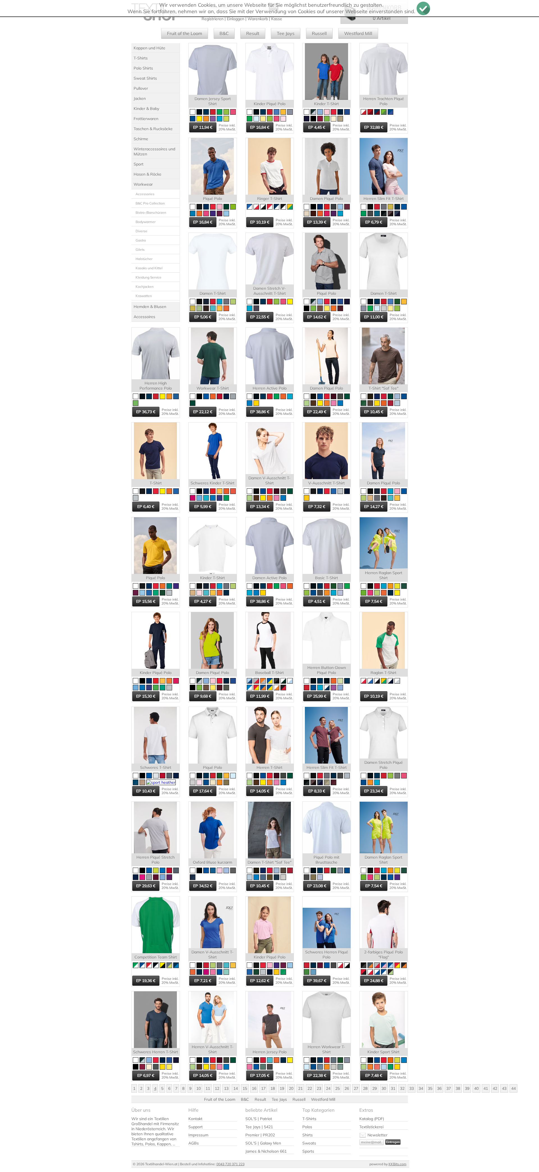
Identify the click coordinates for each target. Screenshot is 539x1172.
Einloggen (235, 18)
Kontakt (195, 1118)
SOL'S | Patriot (258, 1118)
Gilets (140, 249)
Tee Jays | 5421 (259, 1126)
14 (235, 1088)
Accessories (145, 194)
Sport (138, 164)
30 (384, 1088)
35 (430, 1088)
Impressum (198, 1134)
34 (421, 1088)
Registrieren (212, 18)
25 (337, 1088)
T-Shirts (141, 58)
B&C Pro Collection (150, 203)
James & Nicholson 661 (266, 1151)
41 (485, 1088)
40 (476, 1088)
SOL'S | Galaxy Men (263, 1143)
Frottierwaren (146, 118)
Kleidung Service (148, 277)
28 (365, 1088)
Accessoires (144, 316)
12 (217, 1088)
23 (319, 1088)
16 (254, 1088)
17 (263, 1088)
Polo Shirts (143, 68)
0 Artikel (381, 18)
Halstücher (144, 259)
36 (439, 1088)
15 (245, 1088)
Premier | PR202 (260, 1134)
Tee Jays (285, 33)
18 (272, 1088)
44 (513, 1088)
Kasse (276, 18)
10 (198, 1088)
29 (374, 1088)
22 (309, 1088)
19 (282, 1088)
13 (226, 1088)
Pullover (141, 88)
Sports (308, 1151)
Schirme (141, 138)
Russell (319, 33)
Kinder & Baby (146, 108)
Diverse (141, 231)
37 (448, 1088)
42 (495, 1088)
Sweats (309, 1143)
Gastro (141, 240)
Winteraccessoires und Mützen (154, 151)
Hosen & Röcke (147, 174)
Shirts (307, 1134)
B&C (224, 33)
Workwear (143, 184)
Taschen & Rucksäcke (153, 128)
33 (411, 1088)
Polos (307, 1126)
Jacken (140, 98)
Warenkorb (258, 18)
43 (504, 1088)
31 (393, 1088)
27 (356, 1088)
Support (195, 1126)
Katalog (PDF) (371, 1118)
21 (300, 1088)
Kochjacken (145, 286)
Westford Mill (358, 33)
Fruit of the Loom (184, 33)
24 (328, 1088)
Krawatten (144, 296)
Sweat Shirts (145, 78)
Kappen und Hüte (149, 47)
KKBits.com (397, 1164)
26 (346, 1088)
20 (291, 1088)
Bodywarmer (146, 222)
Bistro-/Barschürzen (151, 212)
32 (402, 1088)
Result (252, 33)
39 (467, 1088)
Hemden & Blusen (150, 306)
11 (207, 1088)
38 (458, 1088)
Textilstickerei (371, 1126)
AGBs (193, 1143)
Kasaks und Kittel (149, 268)
